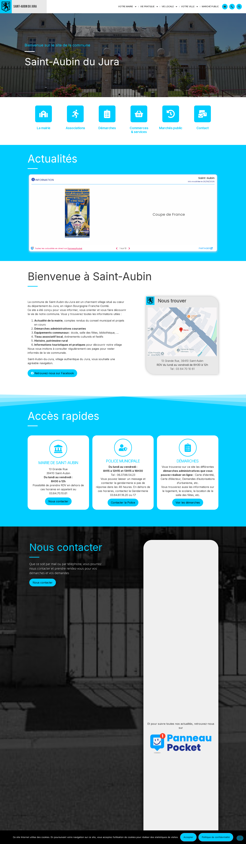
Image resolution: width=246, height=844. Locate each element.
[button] (119, 94)
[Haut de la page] (236, 825)
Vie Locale (168, 6)
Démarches (107, 128)
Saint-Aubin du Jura (25, 6)
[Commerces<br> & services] (139, 114)
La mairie (43, 128)
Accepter (188, 837)
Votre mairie (125, 6)
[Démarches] (107, 114)
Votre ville (187, 6)
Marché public (210, 6)
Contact (202, 128)
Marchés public (170, 128)
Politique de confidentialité (216, 837)
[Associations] (75, 114)
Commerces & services (139, 130)
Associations (75, 128)
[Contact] (202, 114)
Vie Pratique (147, 6)
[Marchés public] (170, 114)
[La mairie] (43, 114)
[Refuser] (239, 838)
